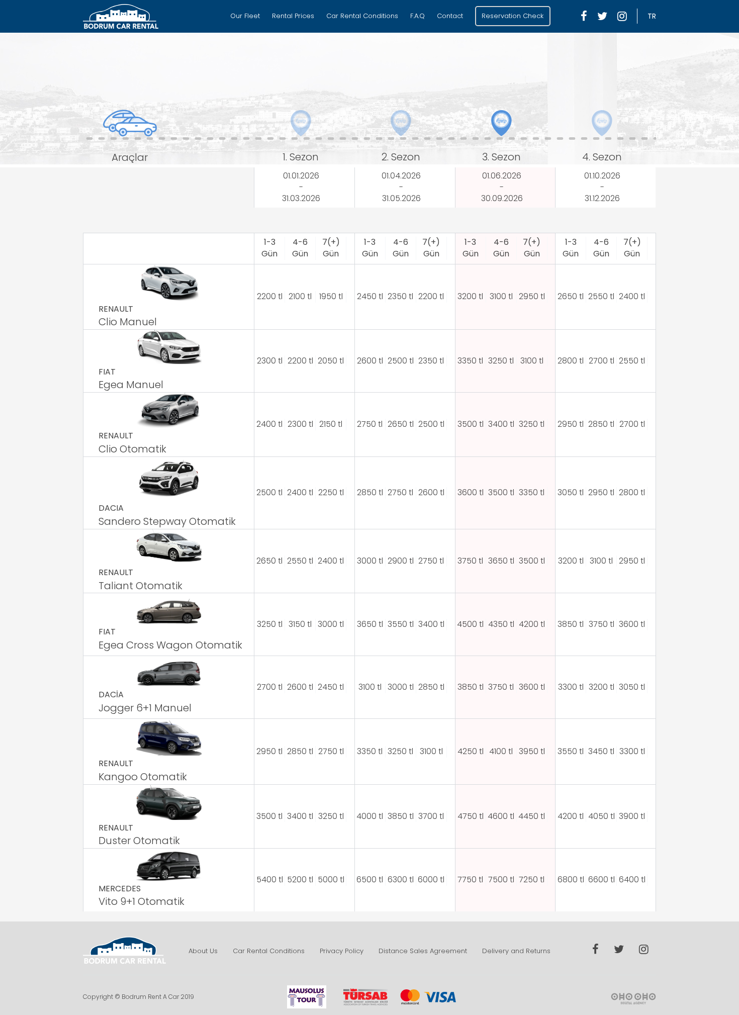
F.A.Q (417, 16)
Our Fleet (245, 16)
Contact (450, 16)
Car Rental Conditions (362, 16)
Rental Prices (293, 16)
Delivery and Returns (516, 951)
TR (652, 16)
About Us (203, 951)
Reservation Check (512, 16)
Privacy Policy (341, 951)
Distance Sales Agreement (423, 951)
